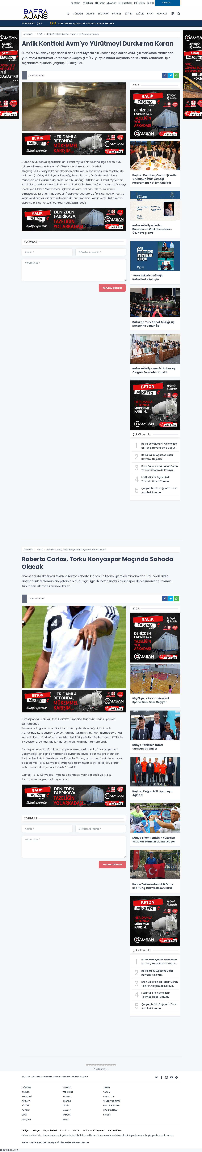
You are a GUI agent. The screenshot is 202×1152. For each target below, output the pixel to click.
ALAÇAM (162, 13)
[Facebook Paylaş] (165, 75)
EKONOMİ (103, 13)
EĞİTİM (128, 13)
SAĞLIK (140, 13)
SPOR (150, 13)
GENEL (40, 34)
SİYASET (116, 13)
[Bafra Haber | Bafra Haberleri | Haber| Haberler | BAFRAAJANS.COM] (36, 13)
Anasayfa (28, 34)
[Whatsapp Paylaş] (176, 75)
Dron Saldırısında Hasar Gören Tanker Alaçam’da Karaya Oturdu (111, 23)
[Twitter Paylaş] (170, 75)
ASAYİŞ (90, 13)
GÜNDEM (78, 13)
